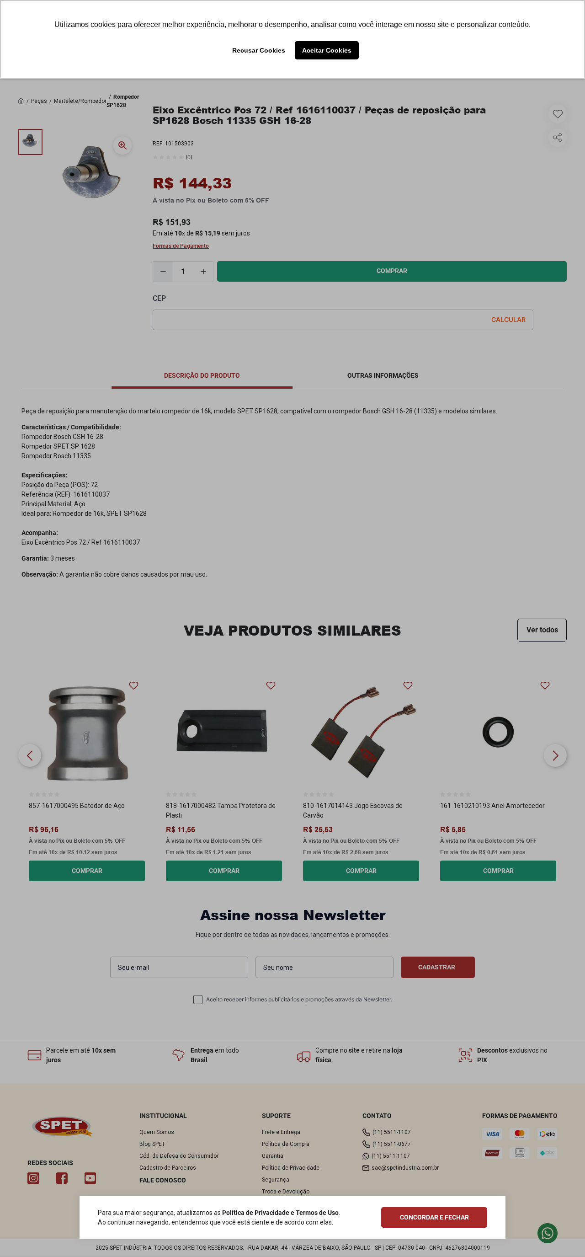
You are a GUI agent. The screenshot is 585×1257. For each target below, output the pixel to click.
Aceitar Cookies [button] (326, 50)
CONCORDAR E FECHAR (434, 1217)
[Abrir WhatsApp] (562, 1234)
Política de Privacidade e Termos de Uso (280, 1212)
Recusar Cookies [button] (258, 50)
